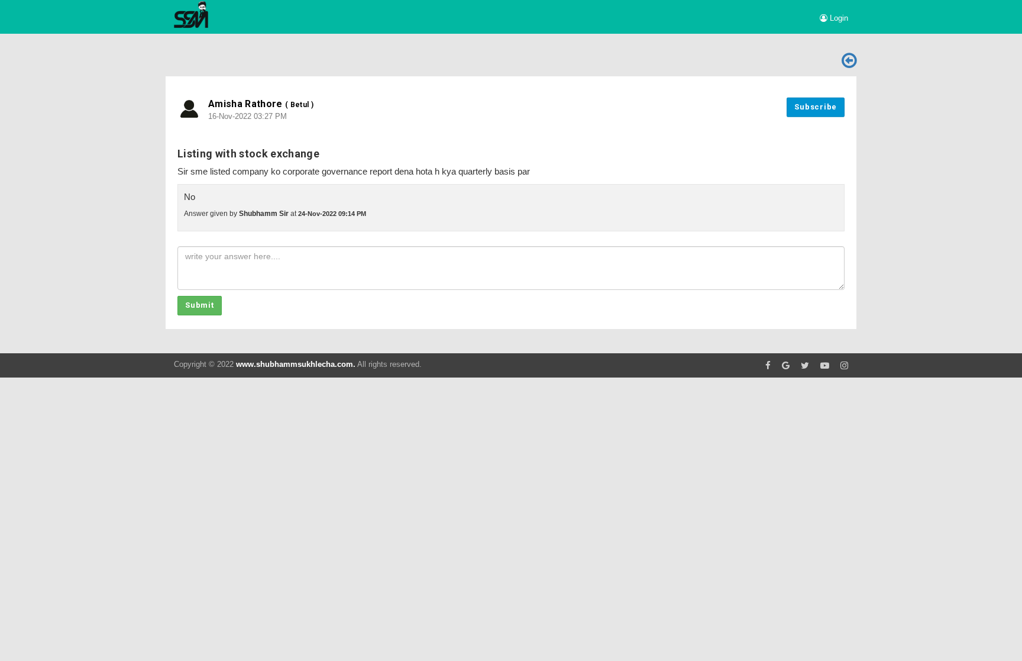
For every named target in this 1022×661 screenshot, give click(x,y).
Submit (199, 305)
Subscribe (815, 106)
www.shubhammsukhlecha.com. (295, 364)
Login (837, 18)
